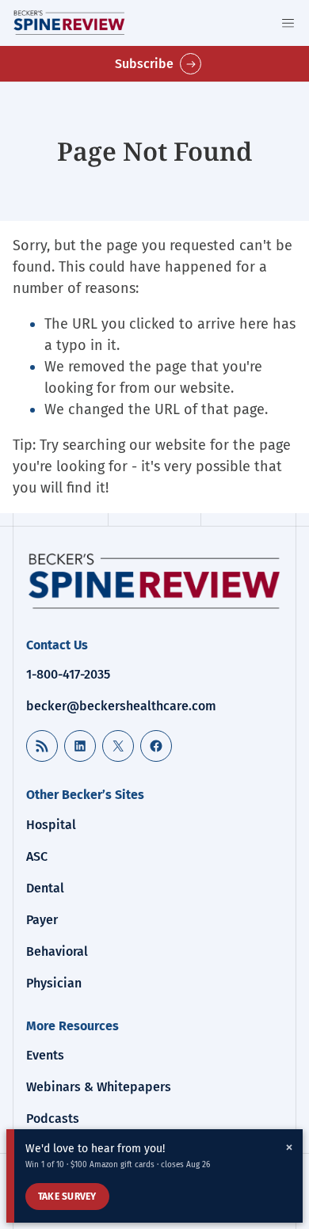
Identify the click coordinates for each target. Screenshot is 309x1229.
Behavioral (57, 951)
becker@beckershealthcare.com (121, 705)
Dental (45, 888)
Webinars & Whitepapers (98, 1086)
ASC (37, 856)
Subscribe (144, 63)
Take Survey (67, 1196)
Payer (42, 919)
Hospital (51, 824)
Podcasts (52, 1118)
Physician (54, 983)
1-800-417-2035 (68, 674)
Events (45, 1055)
